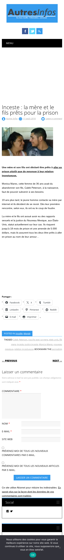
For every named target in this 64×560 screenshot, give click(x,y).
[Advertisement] (32, 73)
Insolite (19, 333)
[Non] (59, 547)
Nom (6, 423)
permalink (57, 349)
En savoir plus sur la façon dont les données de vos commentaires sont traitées (31, 491)
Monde (27, 333)
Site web (7, 439)
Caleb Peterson (20, 339)
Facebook (25, 31)
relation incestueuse (23, 349)
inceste (20, 344)
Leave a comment (54, 118)
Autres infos (12, 118)
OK (32, 555)
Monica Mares (46, 344)
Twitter (32, 31)
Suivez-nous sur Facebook (24, 528)
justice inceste (31, 344)
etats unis (53, 339)
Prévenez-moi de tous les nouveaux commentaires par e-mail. (25, 453)
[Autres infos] (32, 21)
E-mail (7, 431)
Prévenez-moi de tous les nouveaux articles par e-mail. (30, 468)
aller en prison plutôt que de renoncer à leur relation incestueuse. (32, 171)
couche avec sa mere (38, 339)
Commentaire (12, 391)
